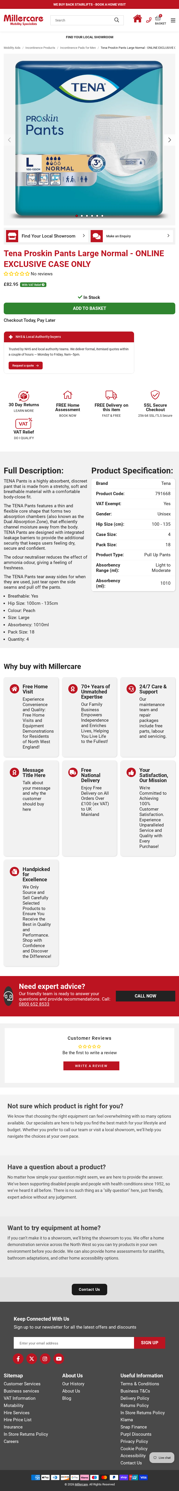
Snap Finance (133, 1427)
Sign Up (149, 1342)
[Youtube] (58, 1358)
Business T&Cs (135, 1391)
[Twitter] (31, 1358)
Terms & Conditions (139, 1383)
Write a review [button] (91, 1066)
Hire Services (17, 1412)
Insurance (13, 1427)
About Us (71, 1391)
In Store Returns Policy (26, 1434)
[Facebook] (18, 1358)
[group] (89, 139)
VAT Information (19, 1398)
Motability (14, 1405)
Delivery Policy (134, 1398)
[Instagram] (45, 1358)
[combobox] (87, 20)
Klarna (126, 1419)
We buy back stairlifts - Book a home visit (89, 4)
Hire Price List (17, 1419)
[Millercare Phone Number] (148, 19)
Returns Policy (134, 1405)
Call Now (145, 996)
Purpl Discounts (135, 1434)
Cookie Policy (134, 1448)
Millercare (81, 1484)
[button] (160, 18)
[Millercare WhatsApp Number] (138, 19)
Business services (21, 1391)
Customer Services (22, 1383)
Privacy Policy (134, 1441)
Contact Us (89, 1289)
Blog (66, 1398)
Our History (73, 1383)
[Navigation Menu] (173, 20)
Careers (11, 1441)
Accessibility (133, 1455)
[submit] (117, 20)
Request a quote (23, 365)
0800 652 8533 (34, 1004)
